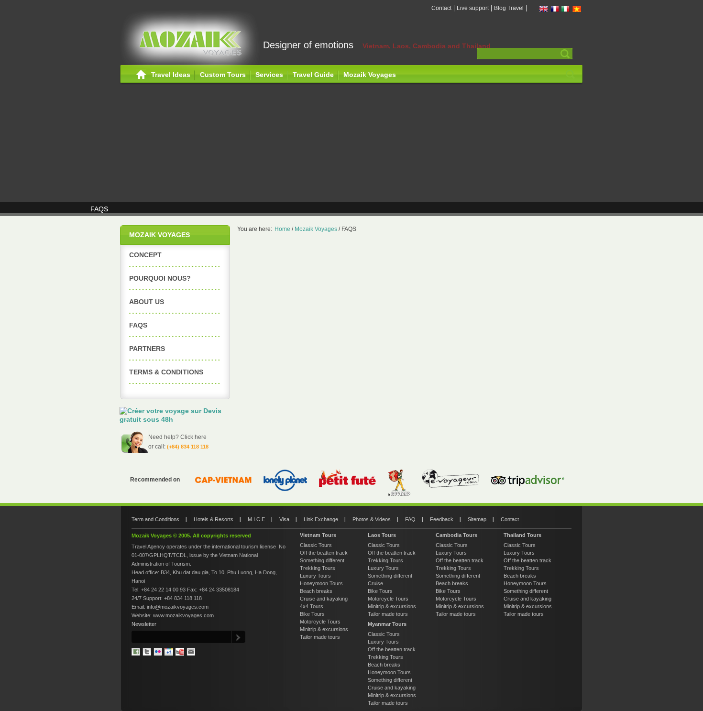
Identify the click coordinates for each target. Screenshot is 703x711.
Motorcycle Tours (320, 621)
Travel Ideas (170, 74)
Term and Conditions (155, 519)
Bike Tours (312, 614)
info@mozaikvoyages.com (178, 607)
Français (554, 9)
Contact (441, 8)
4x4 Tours (311, 606)
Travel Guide (313, 74)
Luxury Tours (315, 576)
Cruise (375, 583)
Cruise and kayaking (324, 599)
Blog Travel (509, 8)
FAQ (410, 519)
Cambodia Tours (456, 535)
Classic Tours (316, 545)
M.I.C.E (256, 519)
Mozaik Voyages (369, 74)
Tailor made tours (320, 637)
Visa (284, 519)
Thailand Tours (522, 535)
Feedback (441, 519)
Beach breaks (316, 591)
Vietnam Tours (318, 535)
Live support (473, 8)
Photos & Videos (371, 519)
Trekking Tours (317, 568)
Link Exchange (321, 519)
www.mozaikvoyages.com (183, 615)
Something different (322, 560)
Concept (145, 255)
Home (141, 75)
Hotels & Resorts (213, 519)
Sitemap (477, 519)
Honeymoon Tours (321, 583)
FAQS (138, 325)
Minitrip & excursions (324, 629)
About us (146, 302)
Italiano (565, 9)
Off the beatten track (324, 553)
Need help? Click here (177, 437)
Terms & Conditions (166, 372)
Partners (147, 348)
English (543, 9)
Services (269, 74)
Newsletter (144, 624)
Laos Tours (382, 535)
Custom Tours (223, 74)
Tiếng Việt (576, 9)
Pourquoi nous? (160, 278)
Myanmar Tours (387, 624)
